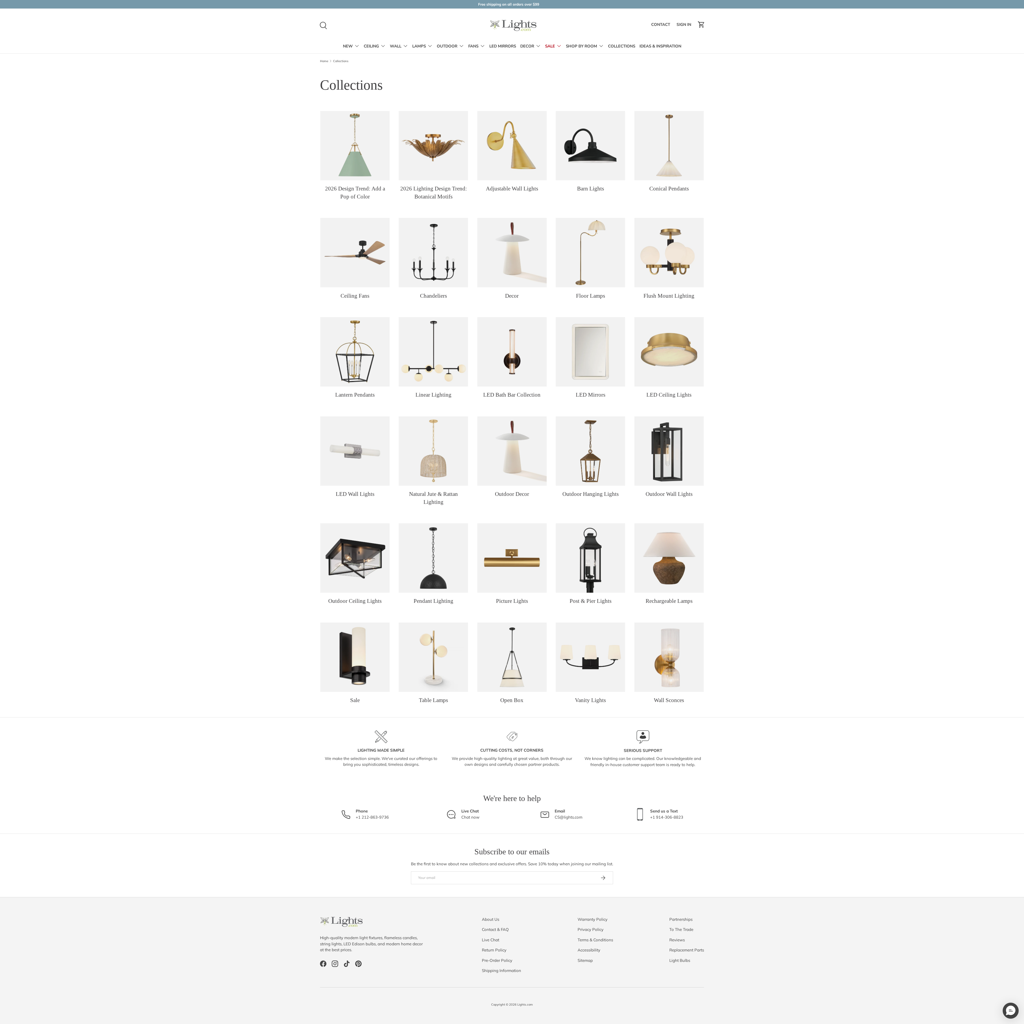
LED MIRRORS (502, 46)
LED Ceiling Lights (668, 395)
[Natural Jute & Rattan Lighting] (433, 451)
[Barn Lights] (590, 145)
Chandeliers (433, 296)
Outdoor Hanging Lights (590, 494)
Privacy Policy (590, 929)
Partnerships (681, 919)
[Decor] (512, 252)
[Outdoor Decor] (512, 451)
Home (324, 61)
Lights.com (525, 1004)
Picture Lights (512, 601)
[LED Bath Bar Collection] (512, 352)
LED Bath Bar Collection (512, 395)
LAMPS (419, 46)
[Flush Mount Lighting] (669, 252)
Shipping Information (501, 970)
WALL (395, 46)
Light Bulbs (679, 960)
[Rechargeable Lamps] (669, 558)
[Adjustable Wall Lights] (512, 145)
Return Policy (494, 950)
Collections (341, 61)
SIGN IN (685, 26)
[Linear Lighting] (433, 352)
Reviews (677, 939)
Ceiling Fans (355, 296)
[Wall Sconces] (669, 657)
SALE (550, 46)
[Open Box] (512, 657)
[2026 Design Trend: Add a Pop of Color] (355, 145)
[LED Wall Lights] (355, 451)
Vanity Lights (590, 700)
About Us (490, 919)
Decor (512, 296)
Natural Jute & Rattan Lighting (433, 498)
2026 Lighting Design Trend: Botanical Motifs (433, 192)
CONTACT (661, 26)
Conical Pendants (669, 188)
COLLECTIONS (621, 46)
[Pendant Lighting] (433, 558)
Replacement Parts (686, 950)
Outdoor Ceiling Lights (355, 601)
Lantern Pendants (355, 395)
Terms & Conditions (595, 939)
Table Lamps (433, 700)
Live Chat (490, 939)
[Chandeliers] (433, 252)
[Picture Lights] (512, 558)
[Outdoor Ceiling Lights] (355, 558)
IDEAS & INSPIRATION (660, 46)
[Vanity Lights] (590, 657)
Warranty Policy (592, 919)
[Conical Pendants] (669, 145)
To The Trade (681, 929)
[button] (701, 24)
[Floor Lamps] (590, 252)
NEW (348, 46)
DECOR (527, 46)
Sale (355, 700)
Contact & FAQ (495, 929)
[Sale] (355, 657)
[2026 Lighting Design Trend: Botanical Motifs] (433, 145)
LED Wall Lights (355, 494)
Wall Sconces (669, 700)
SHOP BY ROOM (581, 46)
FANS (473, 46)
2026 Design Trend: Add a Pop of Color (355, 192)
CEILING (371, 46)
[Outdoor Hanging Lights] (590, 451)
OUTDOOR (447, 46)
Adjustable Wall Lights (512, 188)
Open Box (511, 700)
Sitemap (585, 960)
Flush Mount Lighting (668, 296)
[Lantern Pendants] (355, 352)
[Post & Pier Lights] (590, 558)
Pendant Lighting (433, 601)
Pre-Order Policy (497, 960)
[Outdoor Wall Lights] (669, 451)
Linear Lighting (433, 395)
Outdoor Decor (512, 494)
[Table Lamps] (433, 657)
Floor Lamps (590, 296)
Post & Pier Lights (590, 601)
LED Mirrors (590, 395)
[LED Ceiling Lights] (669, 352)
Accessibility (589, 950)
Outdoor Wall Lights (669, 494)
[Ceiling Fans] (355, 252)
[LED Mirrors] (590, 352)
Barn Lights (590, 188)
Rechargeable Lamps (669, 601)
